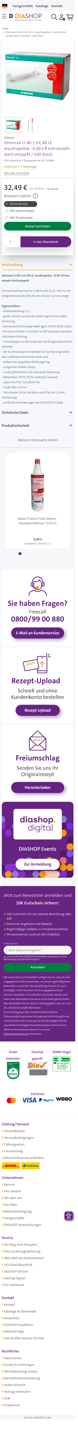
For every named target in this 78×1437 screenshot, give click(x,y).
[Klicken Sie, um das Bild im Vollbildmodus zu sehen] (37, 76)
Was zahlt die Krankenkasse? (24, 1258)
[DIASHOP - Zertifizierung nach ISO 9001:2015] (13, 1067)
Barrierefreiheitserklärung (22, 1378)
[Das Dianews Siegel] (37, 1067)
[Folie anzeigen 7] (50, 553)
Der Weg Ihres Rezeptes (20, 1244)
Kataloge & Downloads (20, 1311)
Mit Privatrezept (21, 218)
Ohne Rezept (19, 204)
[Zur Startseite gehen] (25, 17)
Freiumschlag (13, 1151)
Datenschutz (13, 1358)
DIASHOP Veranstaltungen (22, 1225)
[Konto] (62, 17)
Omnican (9, 137)
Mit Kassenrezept (22, 211)
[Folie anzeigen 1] (19, 553)
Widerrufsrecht (14, 1385)
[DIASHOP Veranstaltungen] (37, 839)
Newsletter (12, 1318)
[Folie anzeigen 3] (30, 553)
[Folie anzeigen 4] (35, 553)
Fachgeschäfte (23, 6)
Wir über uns (13, 1198)
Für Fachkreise (14, 1285)
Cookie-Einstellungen (19, 1365)
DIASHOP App (14, 1331)
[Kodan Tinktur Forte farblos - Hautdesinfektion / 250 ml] (37, 500)
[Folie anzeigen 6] (45, 553)
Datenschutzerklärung (16, 1033)
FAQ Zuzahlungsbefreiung (22, 1251)
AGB (7, 1398)
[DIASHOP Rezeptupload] (37, 685)
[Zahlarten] (37, 1099)
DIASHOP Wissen (16, 1271)
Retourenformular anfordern (24, 1158)
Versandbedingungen (19, 1137)
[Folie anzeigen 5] (40, 553)
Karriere (9, 1184)
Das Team (10, 1204)
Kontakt (9, 1304)
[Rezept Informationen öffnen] (35, 195)
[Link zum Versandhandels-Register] (62, 1063)
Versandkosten (14, 1131)
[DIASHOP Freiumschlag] (37, 762)
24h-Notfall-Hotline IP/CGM (24, 1338)
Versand (54, 188)
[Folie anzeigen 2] (25, 553)
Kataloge (42, 6)
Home (5, 28)
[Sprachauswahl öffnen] (5, 6)
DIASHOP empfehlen (18, 1325)
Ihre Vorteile (12, 1191)
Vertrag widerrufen (17, 1391)
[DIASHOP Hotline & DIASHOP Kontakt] (37, 608)
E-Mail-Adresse (11, 943)
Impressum (12, 1405)
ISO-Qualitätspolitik (18, 1265)
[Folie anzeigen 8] (55, 553)
